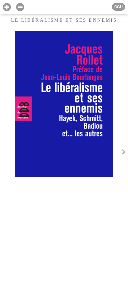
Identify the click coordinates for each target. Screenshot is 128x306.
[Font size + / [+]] (6, 7)
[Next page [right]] (124, 153)
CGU (118, 7)
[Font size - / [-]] (20, 7)
